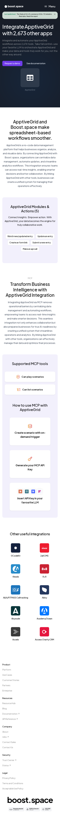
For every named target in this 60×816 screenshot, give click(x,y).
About (5, 731)
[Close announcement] (55, 14)
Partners (6, 685)
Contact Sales (9, 742)
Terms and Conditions (12, 783)
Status (5, 765)
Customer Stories (10, 680)
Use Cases (7, 675)
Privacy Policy (8, 778)
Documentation (9, 713)
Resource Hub (9, 703)
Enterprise (7, 690)
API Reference (9, 719)
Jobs (4, 737)
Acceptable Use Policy (12, 788)
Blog (4, 708)
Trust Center (8, 760)
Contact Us (7, 747)
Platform (6, 669)
